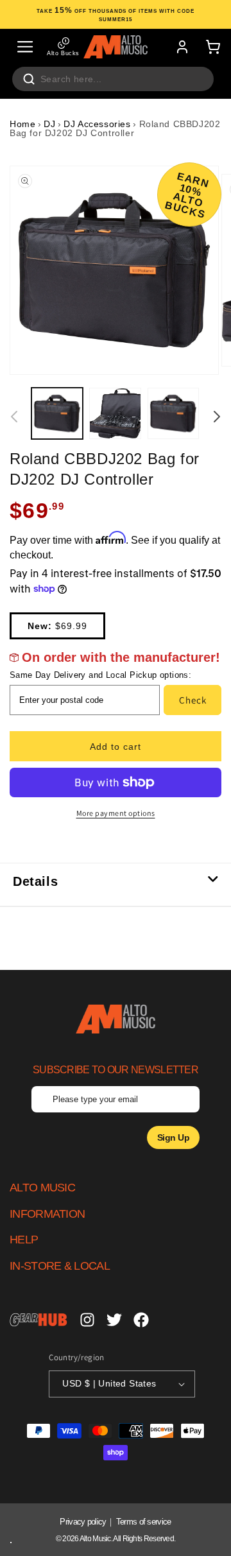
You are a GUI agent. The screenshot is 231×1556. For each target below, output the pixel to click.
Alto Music (95, 1538)
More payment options (115, 813)
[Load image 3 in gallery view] (173, 413)
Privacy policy (83, 1521)
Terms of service (143, 1521)
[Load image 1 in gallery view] (57, 413)
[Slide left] (14, 416)
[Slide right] (217, 416)
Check (193, 700)
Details (35, 881)
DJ (49, 124)
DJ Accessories (97, 124)
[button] (25, 47)
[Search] (28, 79)
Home (22, 124)
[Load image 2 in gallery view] (115, 413)
